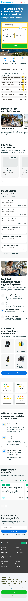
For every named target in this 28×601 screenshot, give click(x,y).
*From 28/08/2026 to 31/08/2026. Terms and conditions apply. (12, 74)
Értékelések (4, 566)
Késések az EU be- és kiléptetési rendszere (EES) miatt (6, 556)
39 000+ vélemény (20, 390)
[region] (14, 587)
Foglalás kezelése (5, 550)
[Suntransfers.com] (7, 2)
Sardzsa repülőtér (10, 196)
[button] (25, 24)
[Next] (6, 181)
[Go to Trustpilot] (20, 543)
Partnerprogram (19, 552)
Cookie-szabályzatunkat (10, 589)
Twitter (18, 566)
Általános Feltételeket (20, 534)
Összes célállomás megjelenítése (9, 253)
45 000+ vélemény (7, 390)
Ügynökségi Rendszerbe (20, 550)
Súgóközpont (4, 552)
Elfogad (14, 592)
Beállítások (14, 596)
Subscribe (14, 531)
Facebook (19, 564)
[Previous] (2, 181)
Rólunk (2, 564)
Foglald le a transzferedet (14, 373)
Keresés (14, 45)
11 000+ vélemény (7, 403)
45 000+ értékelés (6, 502)
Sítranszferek (4, 569)
